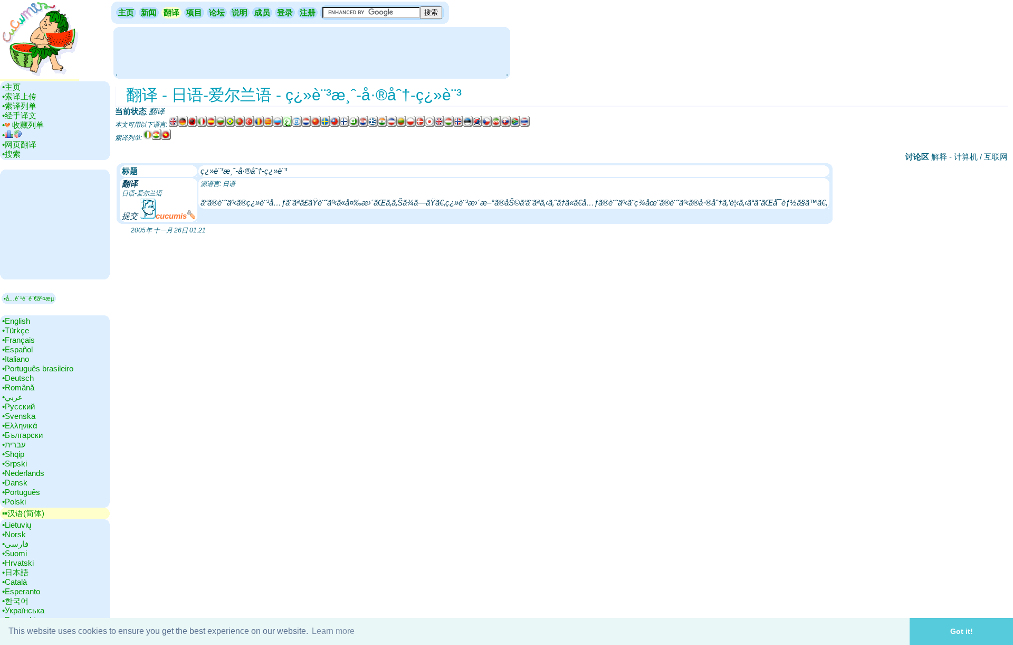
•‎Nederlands (23, 473)
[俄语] (278, 124)
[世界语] (354, 124)
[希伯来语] (297, 124)
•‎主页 (11, 86)
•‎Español (17, 349)
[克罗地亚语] (363, 124)
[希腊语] (373, 124)
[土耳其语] (249, 124)
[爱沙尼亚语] (468, 124)
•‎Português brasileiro (37, 368)
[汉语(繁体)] (335, 124)
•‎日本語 (15, 572)
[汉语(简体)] (316, 124)
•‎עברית (14, 444)
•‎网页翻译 (19, 144)
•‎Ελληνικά (19, 425)
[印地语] (382, 124)
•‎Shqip (13, 454)
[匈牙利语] (449, 124)
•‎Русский (18, 406)
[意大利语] (202, 124)
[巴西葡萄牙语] (230, 124)
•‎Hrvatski (18, 562)
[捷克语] (487, 124)
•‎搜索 (11, 153)
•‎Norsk (14, 534)
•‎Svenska (18, 416)
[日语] (430, 124)
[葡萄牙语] (240, 124)
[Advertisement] (312, 52)
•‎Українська (23, 610)
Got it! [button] (961, 631)
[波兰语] (411, 124)
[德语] (183, 124)
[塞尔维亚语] (392, 124)
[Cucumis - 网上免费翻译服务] (39, 76)
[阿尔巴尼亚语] (192, 124)
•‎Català (14, 581)
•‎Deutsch (18, 377)
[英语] (173, 124)
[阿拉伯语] (287, 124)
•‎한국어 (15, 600)
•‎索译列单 (19, 105)
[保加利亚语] (221, 124)
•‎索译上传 (19, 96)
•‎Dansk (14, 482)
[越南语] (166, 138)
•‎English (16, 320)
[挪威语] (458, 124)
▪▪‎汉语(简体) (23, 513)
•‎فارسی (15, 543)
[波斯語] (496, 124)
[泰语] (525, 124)
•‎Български (22, 435)
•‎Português (21, 492)
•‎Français (18, 339)
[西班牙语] (211, 124)
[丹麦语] (420, 124)
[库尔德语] (156, 138)
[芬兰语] (344, 124)
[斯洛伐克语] (506, 124)
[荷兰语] (306, 124)
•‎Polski (14, 501)
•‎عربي (12, 396)
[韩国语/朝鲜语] (477, 124)
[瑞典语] (325, 124)
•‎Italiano (15, 358)
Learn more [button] (333, 631)
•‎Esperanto (21, 591)
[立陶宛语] (401, 124)
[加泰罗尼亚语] (268, 124)
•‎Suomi (14, 553)
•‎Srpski (14, 463)
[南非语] (515, 124)
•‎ (3, 134)
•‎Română (18, 387)
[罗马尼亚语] (259, 124)
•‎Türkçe (15, 330)
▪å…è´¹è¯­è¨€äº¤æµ (29, 298)
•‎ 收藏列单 (23, 124)
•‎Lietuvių (16, 524)
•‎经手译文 (19, 115)
